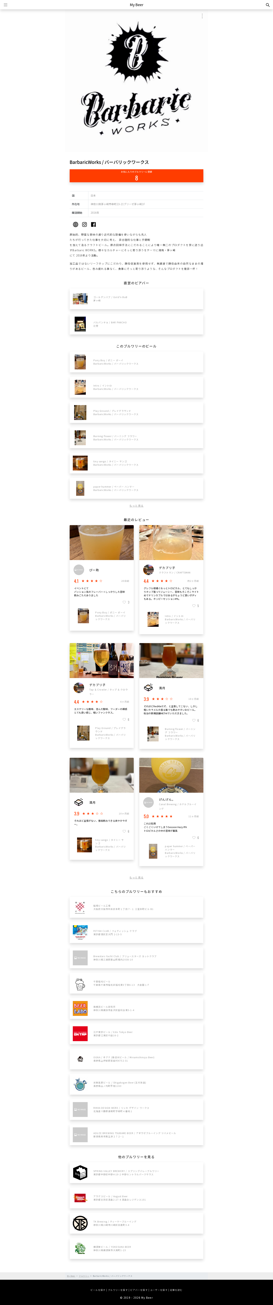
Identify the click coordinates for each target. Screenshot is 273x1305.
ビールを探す (97, 1289)
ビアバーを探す (139, 1289)
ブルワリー (84, 1276)
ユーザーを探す (159, 1289)
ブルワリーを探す (118, 1289)
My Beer (136, 4)
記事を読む (176, 1289)
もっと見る (136, 505)
